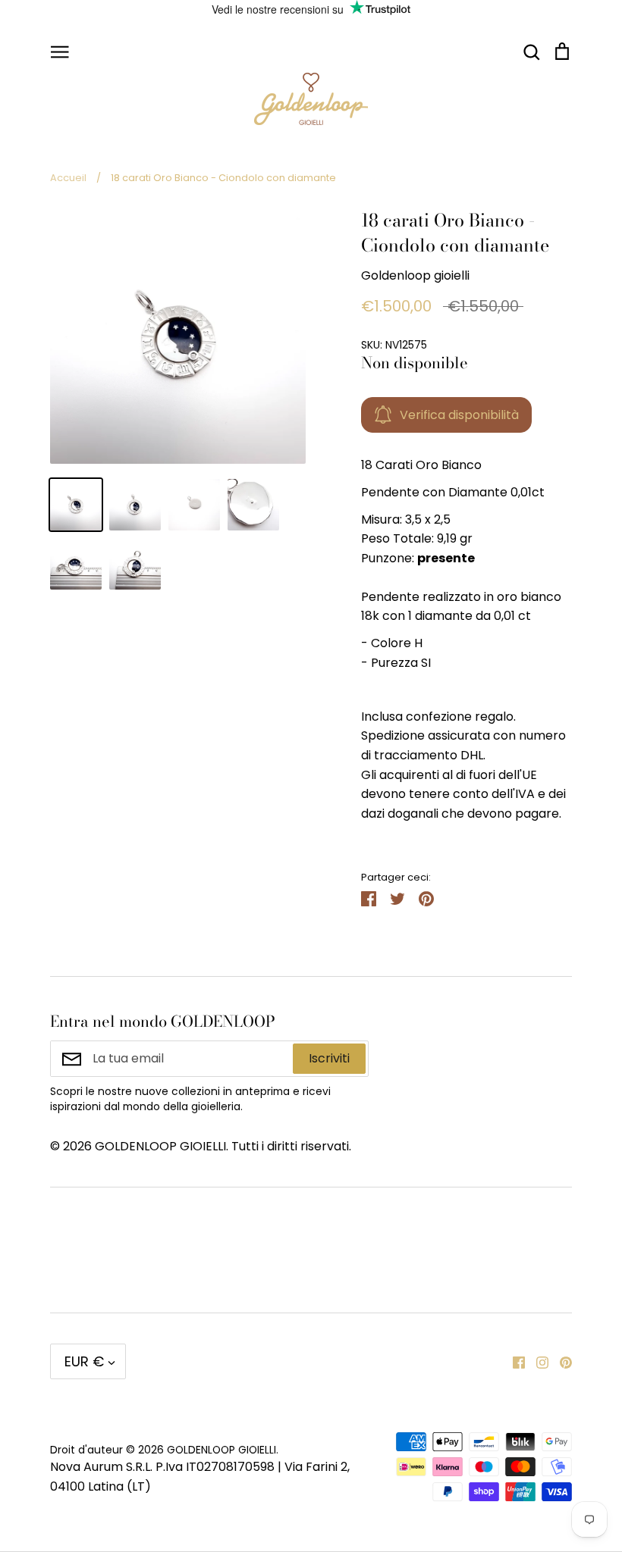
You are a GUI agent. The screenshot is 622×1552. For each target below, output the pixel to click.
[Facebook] (513, 1361)
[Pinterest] (560, 1361)
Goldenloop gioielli (415, 275)
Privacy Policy (91, 1269)
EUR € (84, 1361)
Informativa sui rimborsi (478, 1219)
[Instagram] (536, 1361)
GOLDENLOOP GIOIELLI (221, 1449)
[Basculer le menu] (60, 51)
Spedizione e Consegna (477, 1269)
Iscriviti (329, 1058)
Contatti (75, 1219)
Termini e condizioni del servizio (298, 1229)
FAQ (241, 1269)
